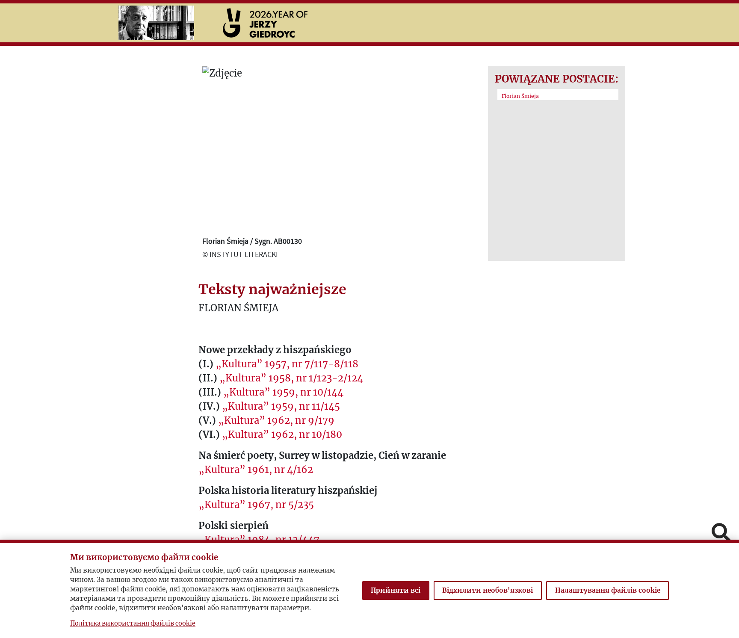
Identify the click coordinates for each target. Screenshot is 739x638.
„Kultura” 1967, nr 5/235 (256, 505)
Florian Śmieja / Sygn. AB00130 (252, 241)
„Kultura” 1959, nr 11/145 (281, 406)
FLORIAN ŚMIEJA (238, 308)
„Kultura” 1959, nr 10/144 (283, 392)
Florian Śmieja (520, 96)
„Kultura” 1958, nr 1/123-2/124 (291, 378)
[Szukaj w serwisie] (721, 533)
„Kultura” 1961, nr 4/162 (255, 470)
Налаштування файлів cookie (607, 590)
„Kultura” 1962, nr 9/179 (276, 420)
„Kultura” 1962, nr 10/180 (282, 434)
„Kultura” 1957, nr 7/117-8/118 (287, 364)
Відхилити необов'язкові (487, 590)
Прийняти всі (395, 590)
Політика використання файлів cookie (132, 623)
